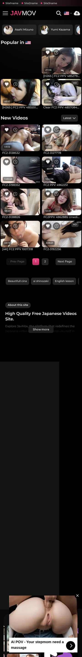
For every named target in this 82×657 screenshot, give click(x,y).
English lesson (64, 281)
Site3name (50, 3)
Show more (41, 329)
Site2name (31, 3)
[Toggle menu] (5, 13)
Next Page (65, 261)
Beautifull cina (17, 281)
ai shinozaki (41, 281)
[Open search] (59, 13)
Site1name (11, 3)
